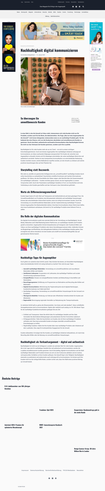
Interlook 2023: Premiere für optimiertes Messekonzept (14, 426)
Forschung (70, 12)
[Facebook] (73, 6)
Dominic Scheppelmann (29, 55)
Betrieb (50, 12)
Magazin (31, 12)
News (18, 12)
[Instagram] (76, 6)
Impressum (25, 470)
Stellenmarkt (61, 2)
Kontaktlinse (85, 12)
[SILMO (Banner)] (8, 47)
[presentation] (52, 394)
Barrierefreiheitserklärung (53, 470)
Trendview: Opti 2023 (46, 410)
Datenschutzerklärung (37, 470)
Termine (68, 2)
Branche (45, 12)
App (22, 2)
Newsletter (74, 2)
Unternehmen (37, 12)
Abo (32, 2)
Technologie (77, 12)
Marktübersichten (55, 16)
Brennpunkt (24, 12)
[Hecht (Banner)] (52, 245)
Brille (54, 12)
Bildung (47, 16)
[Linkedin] (79, 6)
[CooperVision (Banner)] (96, 47)
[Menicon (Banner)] (52, 31)
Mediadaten (81, 2)
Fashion (59, 12)
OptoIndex (27, 2)
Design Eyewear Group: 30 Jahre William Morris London (85, 449)
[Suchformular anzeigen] (83, 6)
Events (64, 12)
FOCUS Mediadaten (69, 470)
